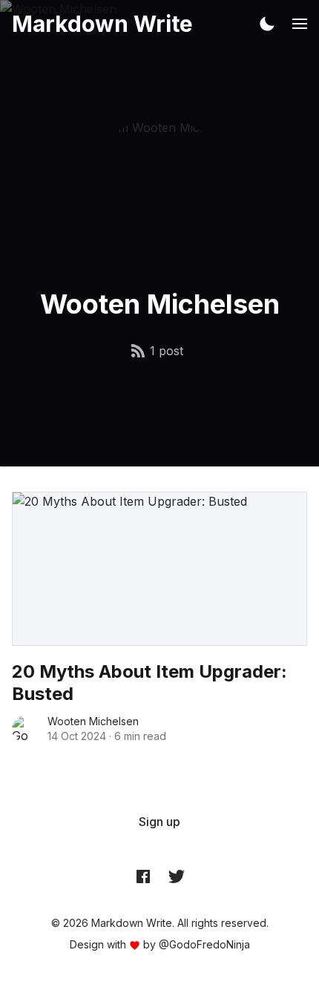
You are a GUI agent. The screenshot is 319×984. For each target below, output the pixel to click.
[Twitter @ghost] (176, 875)
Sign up (159, 821)
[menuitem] (159, 821)
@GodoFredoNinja (204, 944)
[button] (267, 24)
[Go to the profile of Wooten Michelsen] (25, 729)
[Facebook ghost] (143, 875)
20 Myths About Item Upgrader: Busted (149, 682)
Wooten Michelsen (93, 721)
